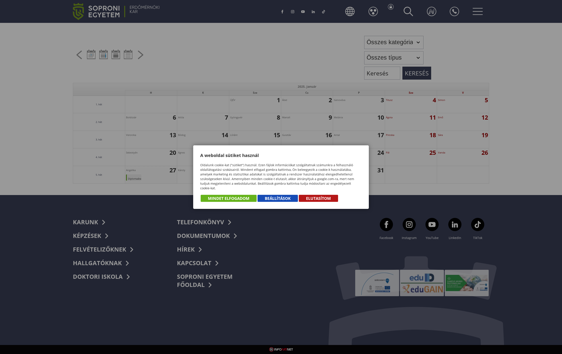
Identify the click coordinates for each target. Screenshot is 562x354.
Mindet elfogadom (228, 198)
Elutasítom (318, 198)
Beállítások (278, 198)
